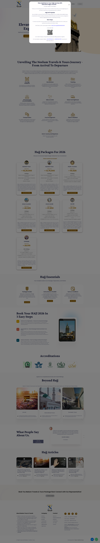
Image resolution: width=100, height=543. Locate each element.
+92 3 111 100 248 (50, 39)
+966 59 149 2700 (58, 39)
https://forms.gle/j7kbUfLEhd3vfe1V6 (58, 25)
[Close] (69, 5)
